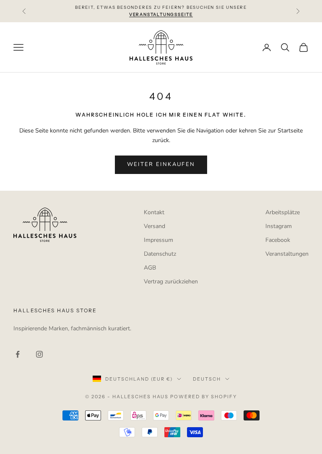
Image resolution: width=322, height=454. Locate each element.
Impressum (158, 240)
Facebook (277, 240)
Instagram (278, 226)
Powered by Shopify (203, 397)
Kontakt (154, 212)
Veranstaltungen (287, 254)
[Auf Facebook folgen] (17, 354)
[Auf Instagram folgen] (39, 354)
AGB (150, 268)
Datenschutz (160, 254)
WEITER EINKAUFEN (161, 164)
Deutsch (207, 379)
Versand (154, 226)
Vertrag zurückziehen (171, 281)
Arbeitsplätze (282, 212)
